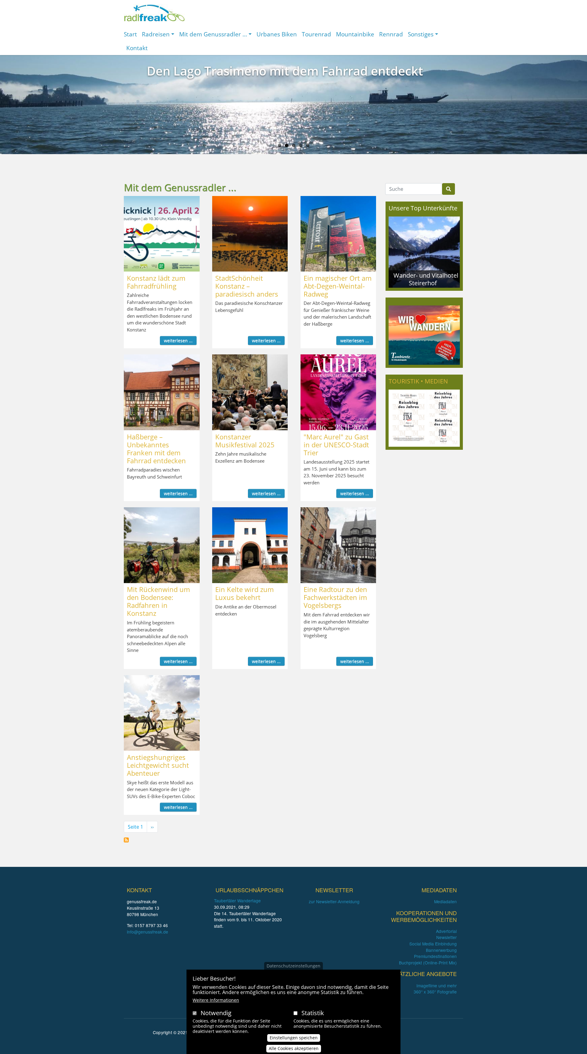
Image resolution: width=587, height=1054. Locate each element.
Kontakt (137, 48)
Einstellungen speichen (294, 1038)
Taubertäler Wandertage (237, 900)
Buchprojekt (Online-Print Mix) (428, 963)
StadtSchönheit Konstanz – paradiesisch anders (246, 285)
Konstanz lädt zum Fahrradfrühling (156, 281)
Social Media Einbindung (433, 944)
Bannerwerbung (441, 950)
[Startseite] (154, 12)
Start (130, 34)
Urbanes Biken (277, 34)
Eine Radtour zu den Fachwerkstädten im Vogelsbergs (335, 597)
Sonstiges (421, 34)
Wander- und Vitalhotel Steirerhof (425, 279)
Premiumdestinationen (435, 956)
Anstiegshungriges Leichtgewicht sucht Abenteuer (158, 765)
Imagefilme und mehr (436, 985)
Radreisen (156, 34)
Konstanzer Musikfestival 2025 (245, 440)
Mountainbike (355, 34)
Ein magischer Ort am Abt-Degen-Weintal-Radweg (337, 285)
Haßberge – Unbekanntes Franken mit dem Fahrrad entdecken (156, 448)
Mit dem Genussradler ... (213, 34)
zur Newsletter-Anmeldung (334, 901)
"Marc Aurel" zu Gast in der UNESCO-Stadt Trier (336, 444)
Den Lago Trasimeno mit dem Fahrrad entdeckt (285, 70)
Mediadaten (445, 901)
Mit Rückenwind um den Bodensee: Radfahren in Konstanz (158, 601)
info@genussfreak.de (147, 932)
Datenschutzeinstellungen (293, 966)
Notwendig (216, 1013)
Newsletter (446, 937)
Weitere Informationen (216, 1000)
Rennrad (391, 34)
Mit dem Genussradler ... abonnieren (126, 840)
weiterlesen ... (178, 340)
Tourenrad (316, 34)
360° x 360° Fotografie (435, 992)
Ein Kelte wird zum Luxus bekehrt (244, 593)
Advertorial (446, 931)
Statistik (312, 1013)
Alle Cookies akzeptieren (294, 1048)
